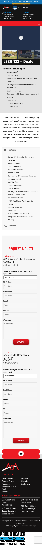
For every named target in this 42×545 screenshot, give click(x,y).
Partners (24, 478)
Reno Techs (20, 526)
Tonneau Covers (8, 481)
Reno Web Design (30, 526)
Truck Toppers (7, 478)
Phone (6, 310)
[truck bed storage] (13, 538)
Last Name (7, 291)
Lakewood (7, 13)
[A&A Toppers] (16, 8)
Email (5, 301)
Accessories (6, 484)
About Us (24, 481)
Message (7, 320)
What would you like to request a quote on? (17, 272)
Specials (5, 492)
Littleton (26, 13)
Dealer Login (26, 484)
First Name (7, 282)
